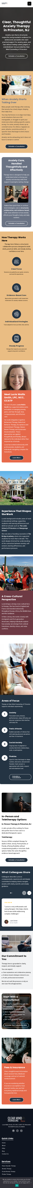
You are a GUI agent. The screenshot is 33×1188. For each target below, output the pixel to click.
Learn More (16, 458)
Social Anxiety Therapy (8, 1171)
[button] (10, 892)
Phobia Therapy (6, 1174)
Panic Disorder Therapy (9, 1166)
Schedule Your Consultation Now (16, 1025)
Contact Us (5, 1154)
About (4, 1145)
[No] (31, 1182)
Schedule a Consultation (16, 56)
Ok (17, 1185)
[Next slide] (29, 893)
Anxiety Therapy (6, 1168)
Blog (3, 1151)
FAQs (3, 1148)
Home (4, 1143)
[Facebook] (13, 1131)
